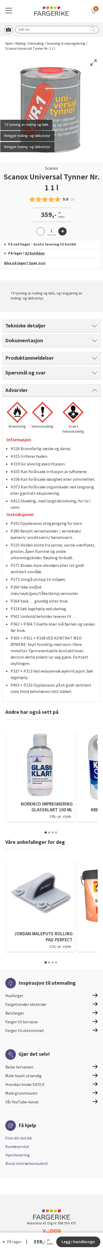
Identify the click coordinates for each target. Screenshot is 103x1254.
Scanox (51, 168)
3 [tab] (53, 832)
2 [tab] (49, 832)
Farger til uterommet (24, 1031)
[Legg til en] (62, 231)
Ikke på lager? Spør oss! (24, 263)
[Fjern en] (40, 231)
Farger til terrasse (21, 1022)
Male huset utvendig (23, 1076)
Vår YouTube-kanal (22, 1102)
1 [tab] (46, 832)
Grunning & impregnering (65, 43)
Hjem (9, 43)
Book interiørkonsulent (26, 1164)
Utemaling (36, 43)
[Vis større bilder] (93, 62)
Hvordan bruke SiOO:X (24, 1085)
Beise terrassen (19, 1067)
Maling (21, 43)
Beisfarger (14, 1013)
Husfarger (14, 996)
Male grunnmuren (21, 1093)
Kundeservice (17, 1147)
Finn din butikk (18, 1138)
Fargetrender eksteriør (25, 1004)
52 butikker (35, 253)
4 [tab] (56, 832)
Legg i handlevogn (78, 1242)
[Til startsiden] (51, 11)
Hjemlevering (17, 1155)
